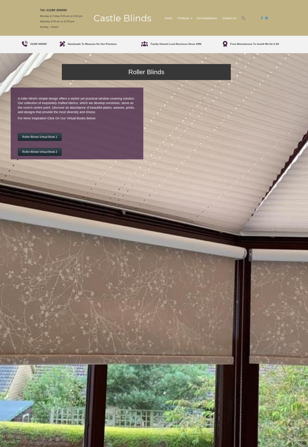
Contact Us (229, 18)
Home (169, 18)
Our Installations (207, 18)
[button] (191, 18)
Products (183, 18)
